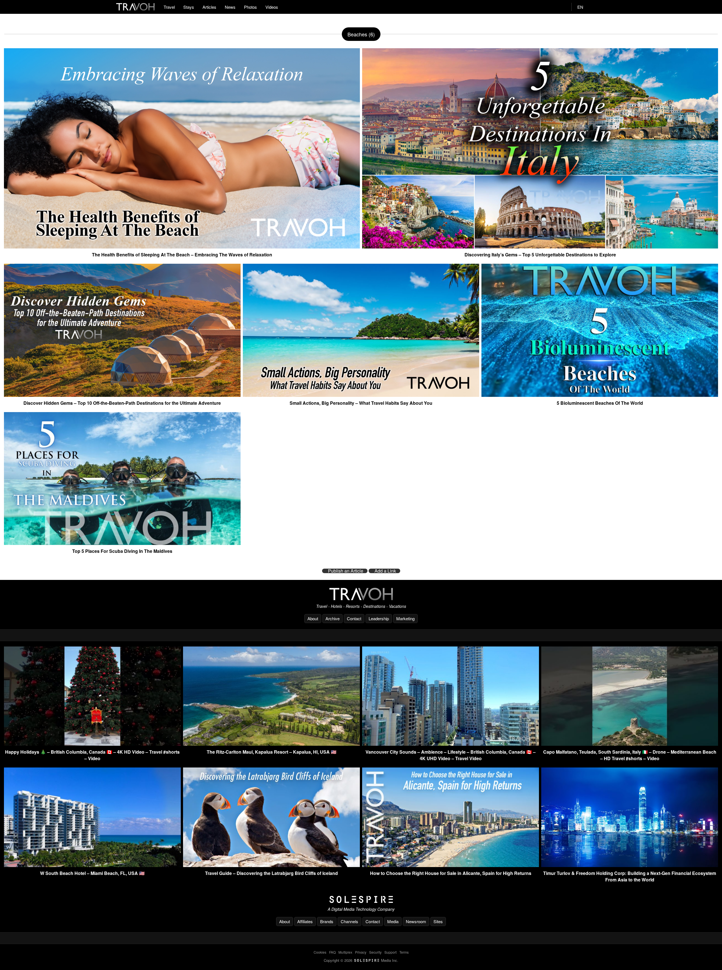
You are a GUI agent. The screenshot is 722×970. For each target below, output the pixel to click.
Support (390, 952)
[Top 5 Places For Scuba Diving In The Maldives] (122, 542)
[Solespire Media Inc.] (361, 899)
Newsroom (416, 921)
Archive (332, 618)
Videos (271, 7)
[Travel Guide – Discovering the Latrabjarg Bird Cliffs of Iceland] (271, 865)
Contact (354, 618)
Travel (169, 7)
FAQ (332, 952)
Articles (209, 7)
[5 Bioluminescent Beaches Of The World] (599, 394)
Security (375, 952)
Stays (188, 7)
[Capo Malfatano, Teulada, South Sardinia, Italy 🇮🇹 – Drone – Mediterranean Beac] (629, 744)
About (312, 618)
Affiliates (305, 921)
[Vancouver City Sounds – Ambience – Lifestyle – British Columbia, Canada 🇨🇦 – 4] (450, 744)
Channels (349, 921)
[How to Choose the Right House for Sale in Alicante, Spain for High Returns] (450, 865)
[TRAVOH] (361, 594)
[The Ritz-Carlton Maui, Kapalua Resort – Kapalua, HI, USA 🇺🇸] (271, 744)
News (230, 7)
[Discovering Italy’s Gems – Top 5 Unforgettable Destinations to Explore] (540, 246)
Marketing (405, 618)
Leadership (379, 618)
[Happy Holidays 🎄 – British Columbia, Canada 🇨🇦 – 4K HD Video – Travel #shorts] (92, 744)
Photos (250, 7)
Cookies (320, 952)
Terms (404, 952)
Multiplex (345, 952)
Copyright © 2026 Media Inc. (361, 960)
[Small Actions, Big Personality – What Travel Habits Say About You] (361, 394)
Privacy (360, 952)
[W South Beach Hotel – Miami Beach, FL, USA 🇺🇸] (92, 865)
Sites (438, 921)
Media (393, 921)
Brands (326, 921)
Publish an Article (345, 571)
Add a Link (385, 571)
